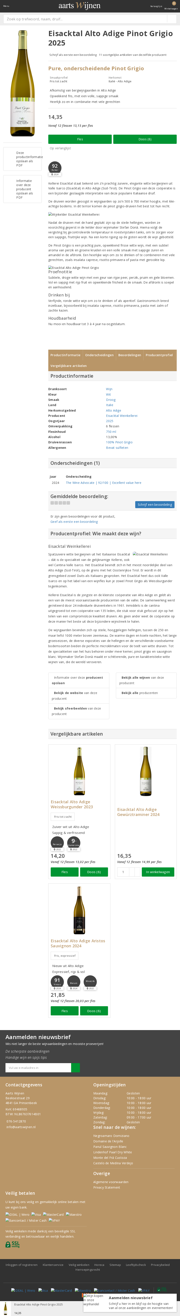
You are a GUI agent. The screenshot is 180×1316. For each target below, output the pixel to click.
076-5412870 (16, 1121)
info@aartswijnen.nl (21, 1127)
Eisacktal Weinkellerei (121, 416)
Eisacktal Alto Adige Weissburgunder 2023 (72, 804)
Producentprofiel (159, 355)
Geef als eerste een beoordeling (74, 522)
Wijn (109, 389)
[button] (54, 167)
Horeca (99, 1265)
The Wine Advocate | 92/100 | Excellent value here (103, 483)
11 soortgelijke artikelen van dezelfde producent (132, 55)
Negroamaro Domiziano (111, 1136)
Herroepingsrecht (88, 1270)
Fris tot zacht (63, 817)
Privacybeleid (160, 1265)
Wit (108, 394)
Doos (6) (145, 139)
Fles (80, 139)
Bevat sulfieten (117, 448)
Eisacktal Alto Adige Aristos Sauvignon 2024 (78, 943)
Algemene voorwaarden (110, 1182)
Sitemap (115, 1265)
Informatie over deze (77, 680)
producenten (140, 693)
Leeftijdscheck (136, 1265)
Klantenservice (53, 1265)
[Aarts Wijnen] (80, 6)
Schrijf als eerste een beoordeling (73, 55)
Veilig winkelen (79, 1265)
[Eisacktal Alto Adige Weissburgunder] (79, 771)
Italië (109, 405)
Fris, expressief (65, 956)
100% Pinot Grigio (119, 442)
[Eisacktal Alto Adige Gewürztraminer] (146, 771)
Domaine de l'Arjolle (108, 1141)
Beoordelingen (129, 355)
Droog (110, 400)
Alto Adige (113, 410)
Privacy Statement (106, 1187)
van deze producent (74, 695)
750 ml (111, 432)
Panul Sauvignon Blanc (110, 1147)
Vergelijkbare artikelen (68, 366)
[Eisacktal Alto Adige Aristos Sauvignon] (79, 910)
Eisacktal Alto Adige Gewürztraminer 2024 (138, 812)
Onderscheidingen (99, 355)
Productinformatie (65, 355)
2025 (109, 421)
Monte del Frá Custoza (110, 1158)
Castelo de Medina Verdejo (113, 1163)
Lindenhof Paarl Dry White (112, 1152)
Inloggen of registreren (22, 1265)
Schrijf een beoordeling (155, 504)
